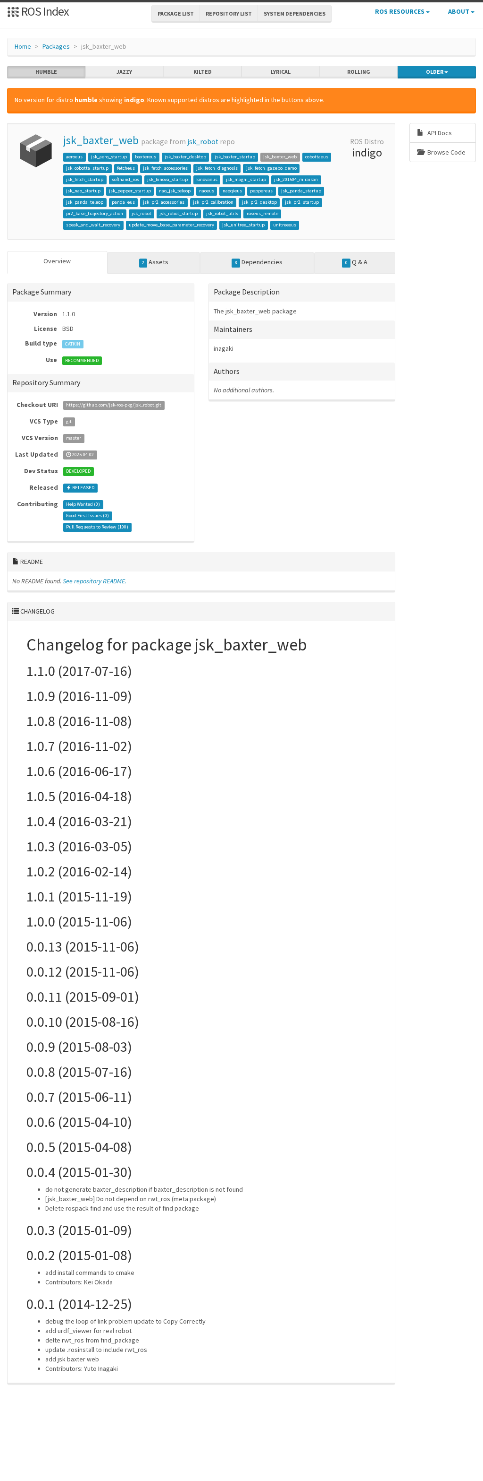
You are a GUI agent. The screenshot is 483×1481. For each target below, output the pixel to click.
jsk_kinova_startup (167, 179)
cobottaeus (316, 157)
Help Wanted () (83, 505)
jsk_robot (202, 141)
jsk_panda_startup (301, 191)
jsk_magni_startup (246, 179)
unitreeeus (284, 225)
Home (23, 46)
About (459, 11)
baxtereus (145, 157)
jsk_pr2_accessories (163, 202)
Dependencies (259, 262)
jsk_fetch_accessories (165, 168)
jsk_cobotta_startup (87, 168)
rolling (358, 71)
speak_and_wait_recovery (93, 225)
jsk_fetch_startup (84, 179)
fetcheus (126, 168)
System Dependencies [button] (294, 13)
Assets (155, 262)
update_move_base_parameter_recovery (171, 225)
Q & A (356, 262)
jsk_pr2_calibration (213, 202)
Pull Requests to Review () (97, 527)
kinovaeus (206, 179)
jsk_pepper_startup (130, 191)
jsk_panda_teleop (84, 202)
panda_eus (123, 202)
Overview (57, 261)
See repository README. (94, 581)
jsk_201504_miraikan (296, 179)
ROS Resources (400, 11)
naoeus (206, 191)
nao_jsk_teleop (175, 191)
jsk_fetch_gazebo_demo (271, 168)
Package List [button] (176, 13)
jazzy (124, 71)
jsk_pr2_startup (302, 202)
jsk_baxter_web (101, 140)
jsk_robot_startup (178, 213)
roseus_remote (262, 213)
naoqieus (232, 191)
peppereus (261, 191)
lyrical (281, 71)
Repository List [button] (229, 13)
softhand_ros (125, 179)
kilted (202, 71)
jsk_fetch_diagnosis (217, 168)
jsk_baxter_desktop (185, 157)
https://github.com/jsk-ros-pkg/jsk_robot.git (113, 405)
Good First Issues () (87, 516)
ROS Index (44, 11)
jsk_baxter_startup (235, 157)
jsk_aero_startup (109, 157)
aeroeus (74, 157)
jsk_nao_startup (83, 191)
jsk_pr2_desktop (259, 202)
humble (46, 71)
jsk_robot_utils (222, 213)
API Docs (439, 133)
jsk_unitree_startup (243, 225)
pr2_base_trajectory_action (94, 213)
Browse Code (446, 152)
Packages (56, 46)
